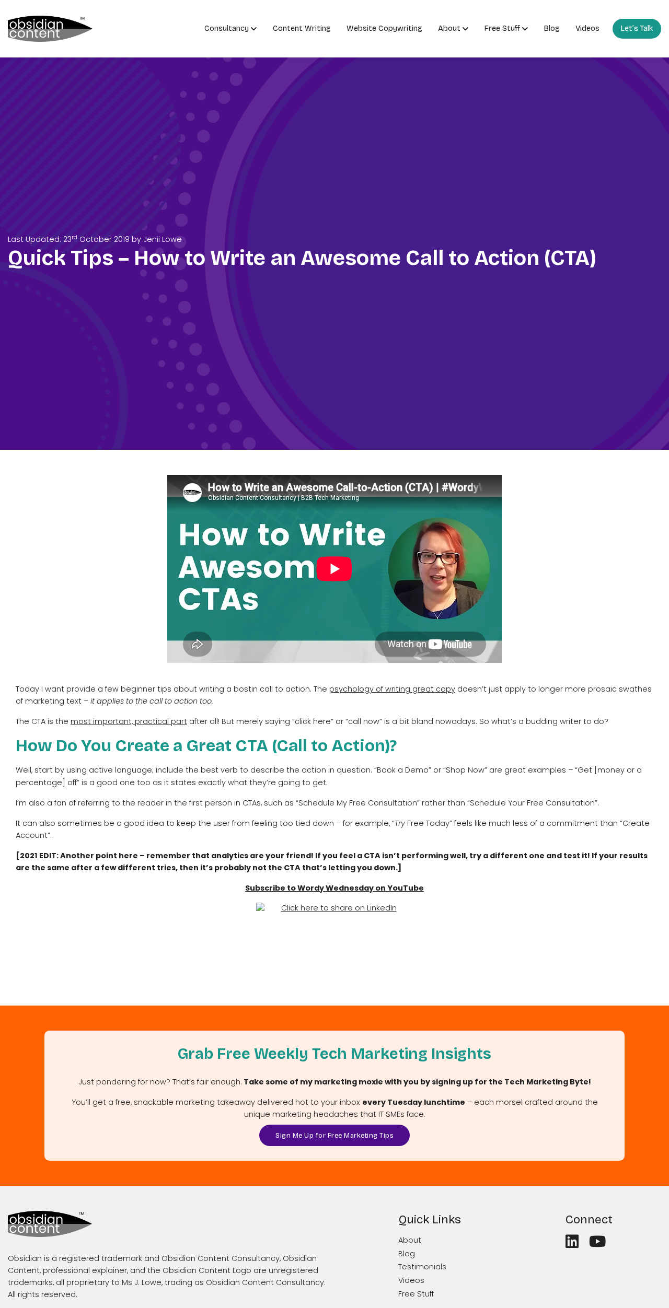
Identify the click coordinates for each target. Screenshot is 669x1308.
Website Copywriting (384, 28)
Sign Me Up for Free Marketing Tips (334, 1135)
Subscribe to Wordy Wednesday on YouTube (334, 888)
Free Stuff (502, 28)
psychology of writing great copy (392, 689)
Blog (552, 28)
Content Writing (302, 28)
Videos (587, 28)
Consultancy (226, 28)
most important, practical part (129, 721)
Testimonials (422, 1267)
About (449, 28)
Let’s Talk (637, 28)
